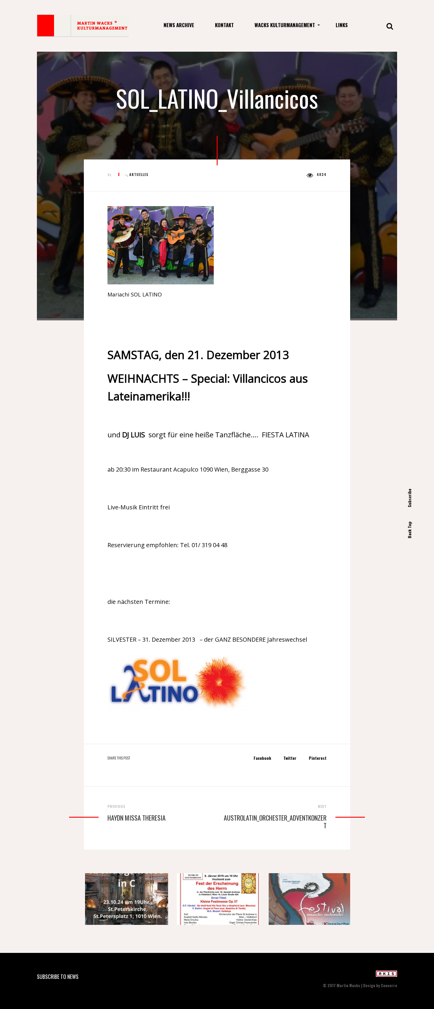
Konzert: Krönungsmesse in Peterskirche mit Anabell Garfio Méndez (125, 901)
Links (342, 25)
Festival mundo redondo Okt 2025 (309, 901)
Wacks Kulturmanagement (284, 25)
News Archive (179, 25)
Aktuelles (139, 174)
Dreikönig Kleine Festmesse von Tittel (217, 901)
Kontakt (224, 25)
